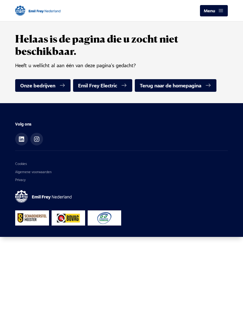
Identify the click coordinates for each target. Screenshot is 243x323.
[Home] (37, 11)
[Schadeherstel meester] (32, 218)
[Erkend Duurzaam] (104, 218)
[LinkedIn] (21, 139)
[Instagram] (36, 139)
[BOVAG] (68, 218)
